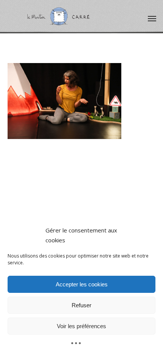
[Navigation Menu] (152, 18)
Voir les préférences (81, 326)
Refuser (81, 305)
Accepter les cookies (82, 284)
